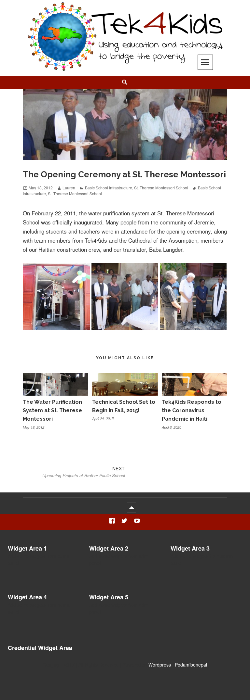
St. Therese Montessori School (161, 187)
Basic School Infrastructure (108, 187)
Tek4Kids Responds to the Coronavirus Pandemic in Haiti (191, 410)
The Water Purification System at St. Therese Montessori (52, 410)
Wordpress (159, 664)
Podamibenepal (191, 664)
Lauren (68, 187)
